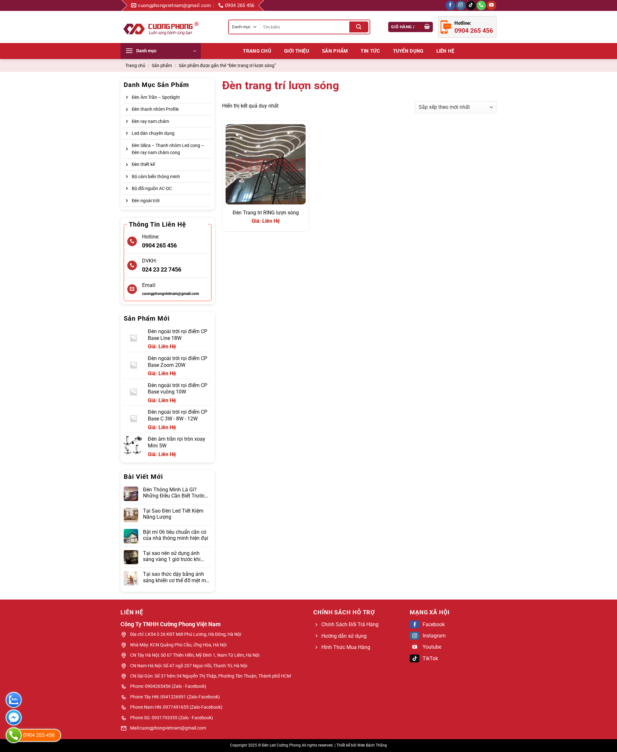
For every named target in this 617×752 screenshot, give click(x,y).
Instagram (434, 636)
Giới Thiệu (296, 51)
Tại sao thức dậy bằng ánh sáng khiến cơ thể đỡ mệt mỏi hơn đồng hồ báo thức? (176, 577)
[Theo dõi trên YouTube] (491, 5)
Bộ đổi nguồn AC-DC (152, 188)
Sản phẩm (335, 51)
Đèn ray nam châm (150, 121)
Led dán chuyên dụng (153, 133)
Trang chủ (257, 51)
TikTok (430, 658)
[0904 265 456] (13, 735)
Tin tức (370, 51)
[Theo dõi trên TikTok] (471, 5)
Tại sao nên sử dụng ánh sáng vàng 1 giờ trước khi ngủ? (172, 556)
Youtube (432, 647)
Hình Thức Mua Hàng (345, 647)
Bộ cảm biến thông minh (156, 176)
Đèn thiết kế (143, 164)
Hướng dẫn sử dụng (344, 636)
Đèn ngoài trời (145, 200)
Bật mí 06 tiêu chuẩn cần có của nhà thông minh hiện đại (175, 535)
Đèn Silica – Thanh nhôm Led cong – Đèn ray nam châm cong (168, 149)
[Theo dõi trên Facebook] (450, 5)
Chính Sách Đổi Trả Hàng (350, 624)
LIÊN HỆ (445, 51)
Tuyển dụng (408, 51)
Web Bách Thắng (372, 745)
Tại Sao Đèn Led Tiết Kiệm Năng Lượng (173, 514)
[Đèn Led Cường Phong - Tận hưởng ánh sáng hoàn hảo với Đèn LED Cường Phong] (161, 27)
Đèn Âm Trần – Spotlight (156, 97)
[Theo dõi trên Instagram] (460, 5)
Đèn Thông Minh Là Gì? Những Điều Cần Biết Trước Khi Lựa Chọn (174, 493)
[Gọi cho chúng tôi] (481, 5)
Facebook (434, 624)
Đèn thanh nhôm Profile (155, 109)
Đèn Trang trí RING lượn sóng (266, 213)
